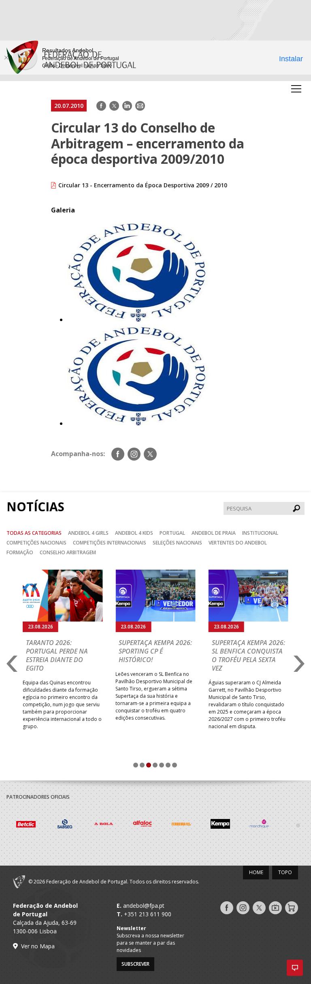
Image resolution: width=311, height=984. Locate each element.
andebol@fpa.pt (143, 905)
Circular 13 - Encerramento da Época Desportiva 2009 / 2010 (142, 185)
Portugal (172, 533)
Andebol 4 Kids (134, 533)
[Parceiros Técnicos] (259, 825)
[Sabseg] (26, 825)
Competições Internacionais (109, 542)
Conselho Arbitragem (68, 552)
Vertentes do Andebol (238, 542)
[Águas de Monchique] (220, 825)
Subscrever (135, 963)
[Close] (6, 57)
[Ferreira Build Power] (142, 825)
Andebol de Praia (214, 533)
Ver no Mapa (38, 946)
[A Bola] (65, 825)
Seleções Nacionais (177, 542)
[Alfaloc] (103, 825)
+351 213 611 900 (147, 914)
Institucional (260, 533)
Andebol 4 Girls (88, 533)
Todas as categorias (34, 533)
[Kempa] (181, 825)
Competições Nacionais (36, 542)
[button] (295, 968)
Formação (19, 552)
